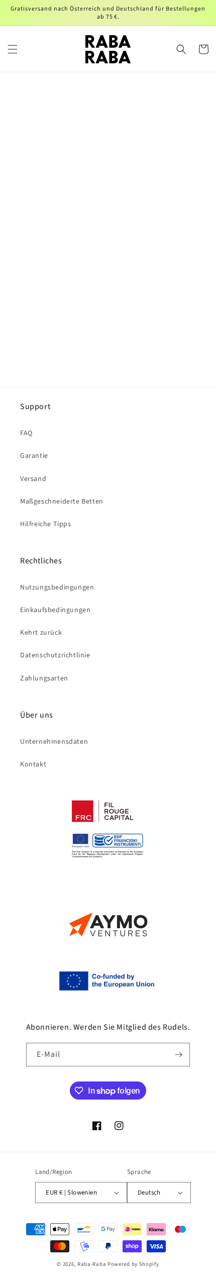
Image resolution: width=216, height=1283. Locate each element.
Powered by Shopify (133, 1264)
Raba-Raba (91, 1264)
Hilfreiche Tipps (45, 524)
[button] (13, 49)
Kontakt (33, 764)
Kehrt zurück (41, 633)
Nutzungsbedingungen (57, 587)
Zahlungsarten (44, 678)
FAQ (26, 433)
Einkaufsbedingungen (55, 610)
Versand (33, 479)
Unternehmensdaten (54, 742)
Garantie (34, 456)
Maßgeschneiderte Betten (61, 502)
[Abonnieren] (178, 1054)
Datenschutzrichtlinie (55, 655)
